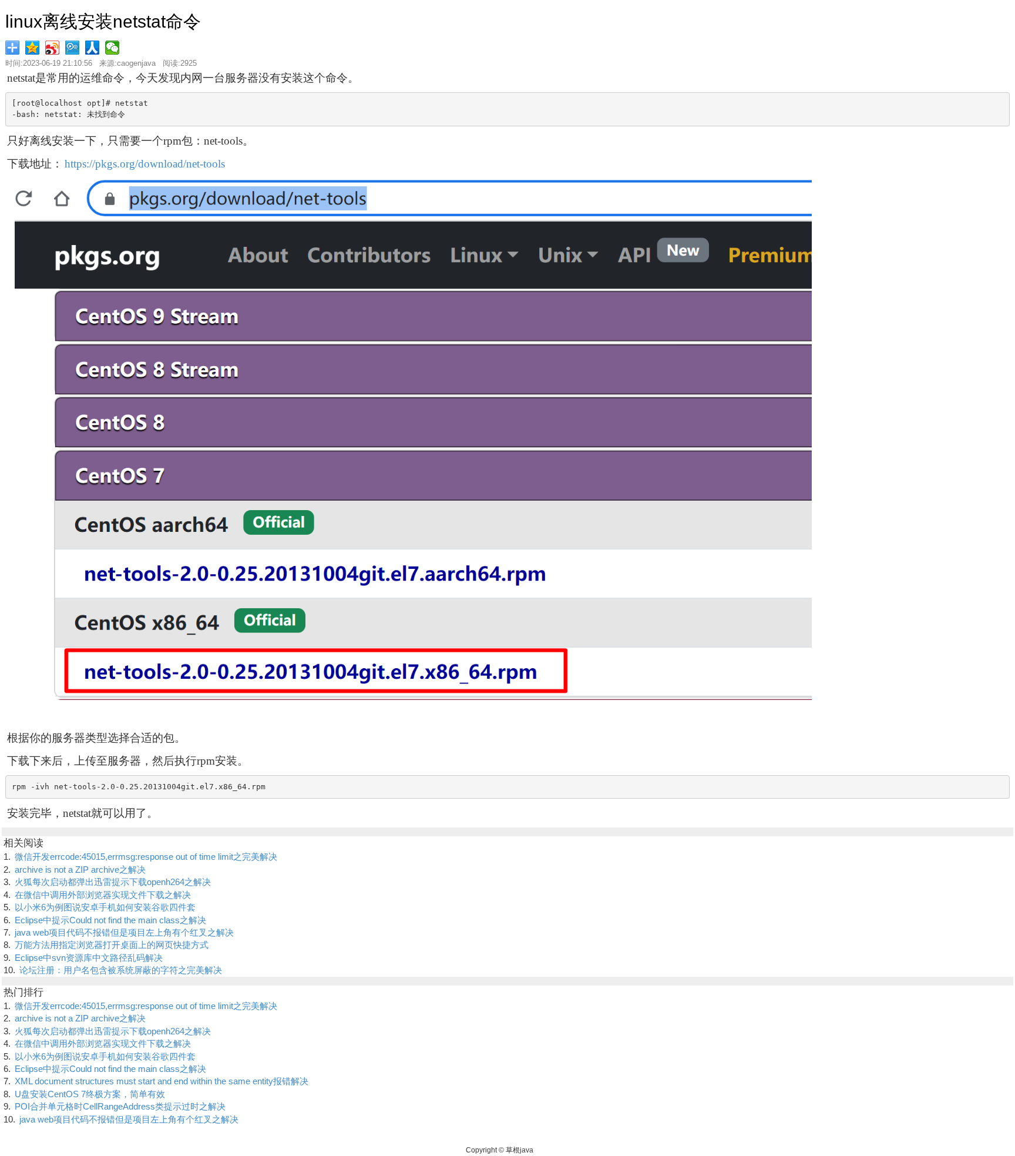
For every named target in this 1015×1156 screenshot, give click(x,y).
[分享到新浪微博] (53, 48)
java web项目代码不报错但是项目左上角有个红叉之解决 (124, 932)
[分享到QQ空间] (33, 48)
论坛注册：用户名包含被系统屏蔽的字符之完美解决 (120, 970)
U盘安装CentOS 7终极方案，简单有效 (90, 1094)
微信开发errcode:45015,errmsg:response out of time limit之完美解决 (146, 857)
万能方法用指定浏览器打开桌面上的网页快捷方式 (112, 945)
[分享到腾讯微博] (73, 48)
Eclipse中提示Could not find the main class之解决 (110, 920)
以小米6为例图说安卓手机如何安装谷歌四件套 (105, 907)
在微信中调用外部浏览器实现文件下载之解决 (103, 895)
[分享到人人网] (93, 48)
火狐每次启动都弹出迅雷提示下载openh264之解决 (113, 882)
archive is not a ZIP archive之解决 (80, 869)
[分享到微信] (113, 48)
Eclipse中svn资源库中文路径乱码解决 (89, 958)
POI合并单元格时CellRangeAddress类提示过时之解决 (120, 1106)
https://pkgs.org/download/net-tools (145, 164)
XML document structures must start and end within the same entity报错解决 (161, 1081)
